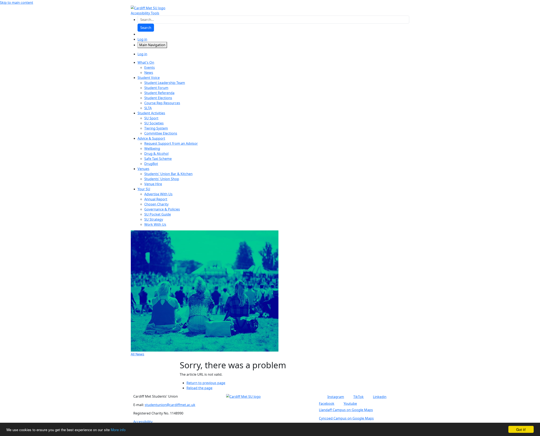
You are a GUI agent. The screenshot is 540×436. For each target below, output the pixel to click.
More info (118, 429)
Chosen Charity (156, 204)
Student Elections (158, 98)
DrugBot (151, 163)
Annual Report (155, 199)
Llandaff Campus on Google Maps (346, 410)
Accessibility (143, 421)
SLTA (148, 108)
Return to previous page (205, 383)
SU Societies (154, 123)
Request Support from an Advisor (171, 143)
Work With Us (155, 224)
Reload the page (199, 388)
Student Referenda (159, 92)
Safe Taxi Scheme (158, 158)
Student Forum (156, 87)
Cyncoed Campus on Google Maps (346, 418)
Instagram (335, 396)
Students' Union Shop (161, 179)
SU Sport (151, 118)
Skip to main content (16, 2)
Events (149, 67)
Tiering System (156, 128)
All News (137, 354)
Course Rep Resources (162, 103)
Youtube (350, 403)
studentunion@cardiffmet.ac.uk (170, 404)
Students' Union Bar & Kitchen (168, 173)
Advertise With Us (158, 194)
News (148, 72)
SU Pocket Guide (157, 214)
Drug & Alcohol (156, 153)
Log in (142, 39)
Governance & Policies (162, 209)
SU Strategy (153, 219)
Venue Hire (153, 184)
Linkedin (379, 396)
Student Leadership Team (164, 82)
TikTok (358, 396)
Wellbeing (152, 148)
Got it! (521, 429)
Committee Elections (160, 133)
